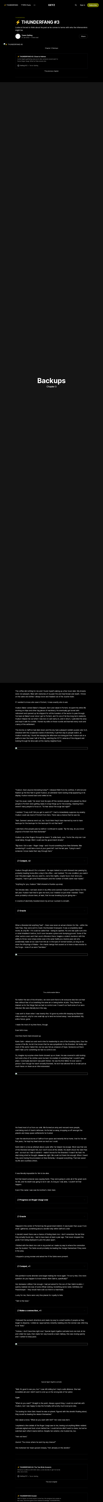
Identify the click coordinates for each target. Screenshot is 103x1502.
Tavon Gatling (27, 35)
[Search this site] (75, 5)
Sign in (82, 5)
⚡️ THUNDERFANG (11, 5)
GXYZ (51, 5)
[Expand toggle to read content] (84, 861)
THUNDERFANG (20, 17)
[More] (34, 5)
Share (83, 36)
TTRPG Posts (26, 5)
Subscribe (93, 5)
